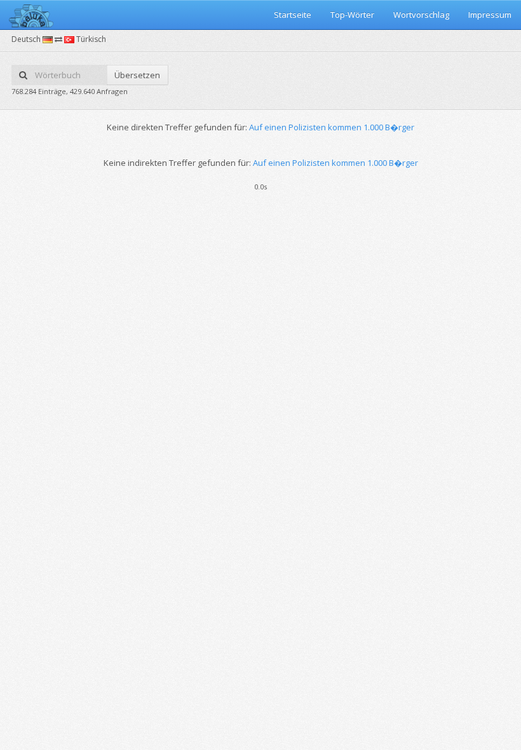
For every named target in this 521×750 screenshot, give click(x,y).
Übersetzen (137, 75)
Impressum (489, 14)
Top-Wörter (352, 14)
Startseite (292, 14)
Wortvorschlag (421, 14)
